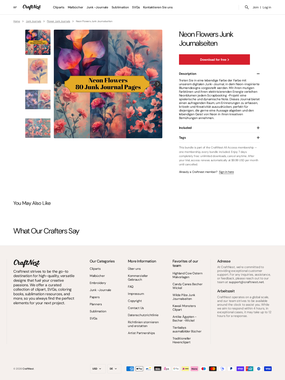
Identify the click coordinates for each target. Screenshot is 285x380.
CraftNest (28, 368)
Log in (267, 7)
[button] (246, 7)
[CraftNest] (32, 7)
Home (16, 21)
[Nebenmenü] (18, 7)
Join (256, 7)
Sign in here (226, 172)
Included (185, 128)
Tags (182, 138)
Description (187, 74)
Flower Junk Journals (58, 21)
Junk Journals (33, 21)
